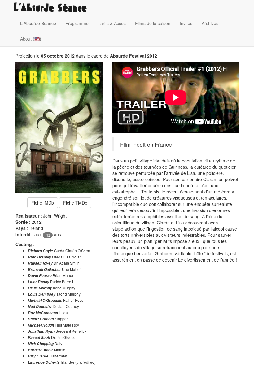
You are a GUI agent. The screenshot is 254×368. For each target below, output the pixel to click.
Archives (210, 23)
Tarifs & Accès (112, 23)
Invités (186, 23)
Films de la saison (152, 23)
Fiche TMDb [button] (75, 203)
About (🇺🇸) (30, 39)
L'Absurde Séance (38, 23)
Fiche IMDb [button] (42, 203)
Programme (77, 23)
